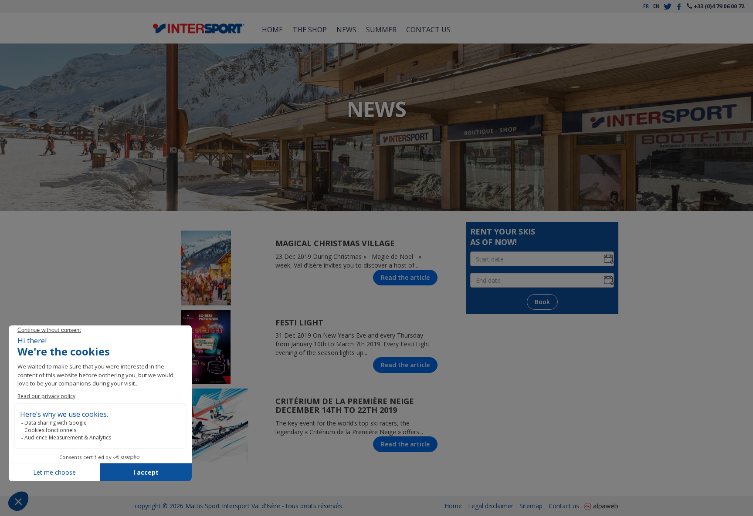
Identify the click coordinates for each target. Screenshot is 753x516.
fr (646, 6)
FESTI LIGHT (299, 322)
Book (542, 302)
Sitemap (531, 506)
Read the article (405, 277)
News (346, 29)
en (656, 6)
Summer (381, 29)
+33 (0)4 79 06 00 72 (718, 6)
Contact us (428, 29)
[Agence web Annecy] (600, 506)
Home (272, 29)
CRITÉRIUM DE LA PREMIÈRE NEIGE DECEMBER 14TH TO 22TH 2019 (344, 405)
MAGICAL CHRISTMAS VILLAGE (335, 243)
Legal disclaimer (490, 506)
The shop (309, 29)
